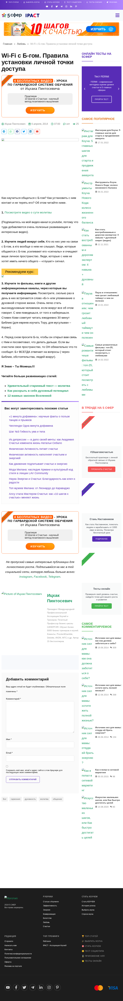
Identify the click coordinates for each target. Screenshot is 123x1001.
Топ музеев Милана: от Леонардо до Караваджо (39, 488)
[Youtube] (47, 6)
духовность (30, 799)
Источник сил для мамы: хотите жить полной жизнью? (108, 688)
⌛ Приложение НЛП (93, 956)
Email (9, 753)
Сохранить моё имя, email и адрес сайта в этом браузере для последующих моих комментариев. (34, 771)
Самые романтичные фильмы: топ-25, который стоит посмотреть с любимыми (106, 350)
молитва (44, 799)
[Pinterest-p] (76, 6)
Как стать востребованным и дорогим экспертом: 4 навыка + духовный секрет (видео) (107, 235)
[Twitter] (56, 6)
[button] (4, 131)
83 (114, 807)
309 (114, 648)
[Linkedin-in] (71, 6)
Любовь (21, 44)
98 (114, 776)
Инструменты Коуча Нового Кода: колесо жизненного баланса (106, 185)
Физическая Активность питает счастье (33, 448)
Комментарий (13, 699)
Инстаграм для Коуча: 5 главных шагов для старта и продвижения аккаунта (107, 134)
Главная (7, 44)
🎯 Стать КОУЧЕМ (91, 946)
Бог (4, 799)
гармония (15, 799)
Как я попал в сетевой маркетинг (107, 771)
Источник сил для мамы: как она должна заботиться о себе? (108, 641)
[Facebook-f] (52, 6)
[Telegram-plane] (61, 6)
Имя (9, 739)
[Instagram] (66, 6)
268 (114, 695)
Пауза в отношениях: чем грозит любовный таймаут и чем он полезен (107, 296)
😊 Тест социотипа (93, 951)
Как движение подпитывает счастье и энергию (38, 463)
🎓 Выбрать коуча (92, 941)
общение (57, 799)
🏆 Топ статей (90, 936)
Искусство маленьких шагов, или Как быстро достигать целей (107, 800)
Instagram (25, 576)
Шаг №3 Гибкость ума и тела (27, 431)
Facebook (40, 576)
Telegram (54, 576)
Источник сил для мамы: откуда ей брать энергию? (108, 730)
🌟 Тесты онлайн (92, 961)
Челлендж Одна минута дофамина (31, 425)
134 (114, 737)
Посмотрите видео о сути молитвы (28, 212)
